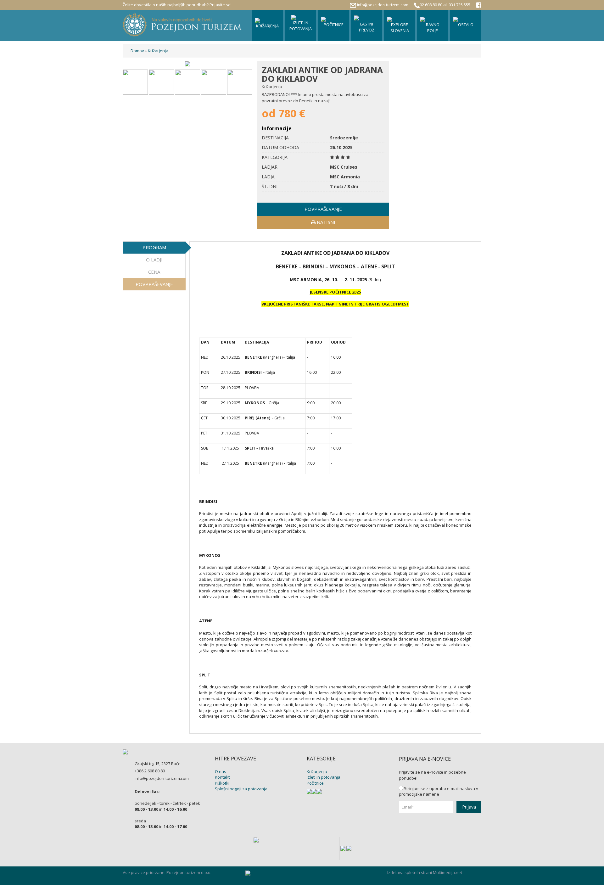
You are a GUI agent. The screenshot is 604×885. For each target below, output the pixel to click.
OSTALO (465, 24)
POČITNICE (334, 24)
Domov (137, 50)
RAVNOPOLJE (432, 27)
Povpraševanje (154, 284)
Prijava (469, 807)
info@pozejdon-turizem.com (382, 5)
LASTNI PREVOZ (366, 27)
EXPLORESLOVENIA (399, 27)
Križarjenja (158, 50)
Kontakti (223, 777)
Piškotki (222, 783)
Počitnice (315, 783)
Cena (154, 272)
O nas (220, 771)
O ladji (154, 259)
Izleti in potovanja (323, 777)
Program (154, 247)
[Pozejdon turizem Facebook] (478, 5)
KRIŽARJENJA (267, 26)
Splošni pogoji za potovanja (241, 789)
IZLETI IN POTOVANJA (300, 25)
